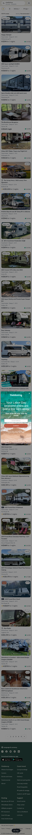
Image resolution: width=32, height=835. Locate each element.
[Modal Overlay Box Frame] (16, 417)
